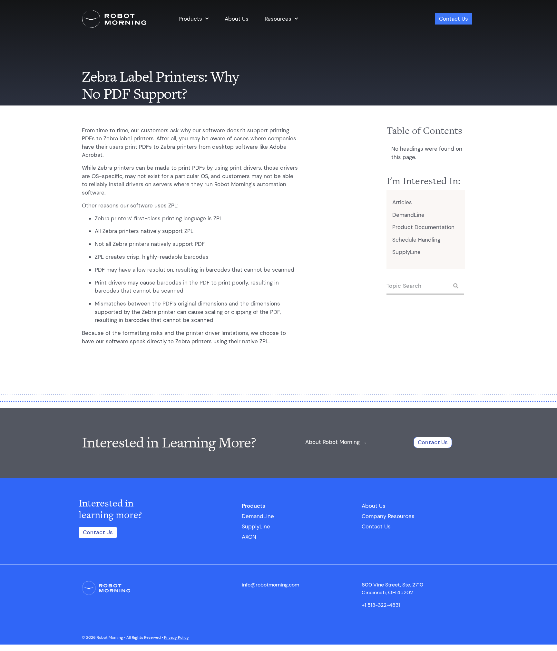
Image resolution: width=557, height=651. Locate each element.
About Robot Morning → (336, 442)
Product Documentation (423, 227)
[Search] (456, 286)
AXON (249, 536)
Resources (278, 18)
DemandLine (408, 214)
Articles (402, 202)
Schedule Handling (416, 239)
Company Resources (388, 516)
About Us (237, 18)
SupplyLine (406, 251)
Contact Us (453, 18)
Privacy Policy (176, 637)
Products (190, 18)
